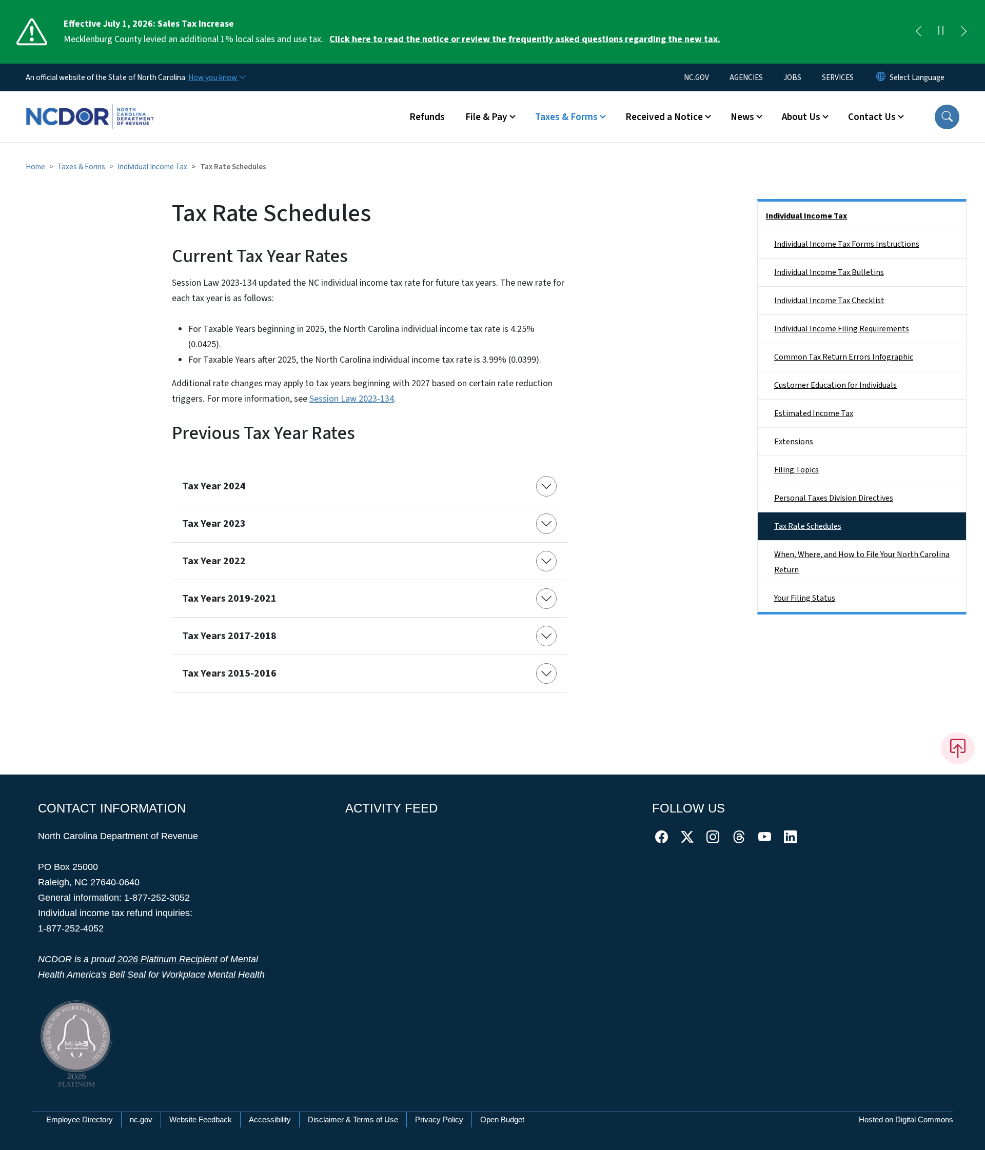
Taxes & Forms (81, 166)
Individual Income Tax (152, 166)
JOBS (792, 77)
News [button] (742, 117)
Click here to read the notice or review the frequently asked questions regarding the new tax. (524, 39)
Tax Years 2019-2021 (229, 598)
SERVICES (838, 77)
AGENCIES (746, 77)
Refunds (427, 117)
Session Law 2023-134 (351, 398)
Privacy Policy (439, 1119)
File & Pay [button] (486, 117)
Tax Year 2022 (214, 561)
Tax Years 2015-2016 (229, 673)
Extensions (793, 441)
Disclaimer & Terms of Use (353, 1119)
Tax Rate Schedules (807, 526)
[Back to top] (958, 748)
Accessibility (270, 1119)
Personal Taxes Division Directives (833, 498)
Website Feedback (200, 1119)
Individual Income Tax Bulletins (829, 272)
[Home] (90, 105)
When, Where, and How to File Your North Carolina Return (862, 562)
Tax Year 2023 (214, 524)
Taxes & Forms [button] (566, 117)
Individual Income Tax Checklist (829, 300)
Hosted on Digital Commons (906, 1119)
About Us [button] (801, 117)
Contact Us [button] (872, 117)
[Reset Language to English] (880, 77)
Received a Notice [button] (664, 117)
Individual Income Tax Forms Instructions (846, 244)
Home (35, 166)
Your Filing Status (804, 598)
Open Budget (502, 1119)
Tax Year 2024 (214, 486)
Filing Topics (796, 469)
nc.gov (141, 1119)
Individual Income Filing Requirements (841, 328)
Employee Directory (79, 1119)
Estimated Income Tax (813, 413)
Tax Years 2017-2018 (229, 636)
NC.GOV (696, 77)
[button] (947, 117)
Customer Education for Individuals (835, 385)
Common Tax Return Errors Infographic (843, 357)
